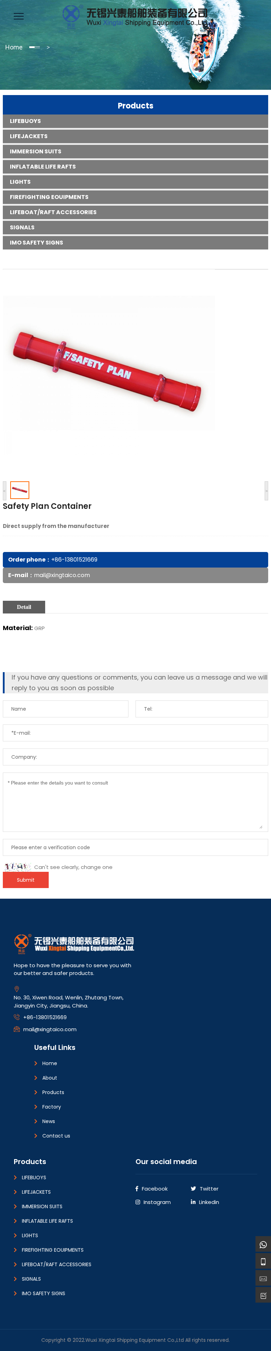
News (48, 1121)
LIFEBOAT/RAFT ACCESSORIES (53, 212)
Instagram (157, 1202)
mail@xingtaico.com (62, 575)
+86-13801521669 (74, 560)
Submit (26, 879)
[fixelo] (136, 15)
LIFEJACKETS (29, 136)
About (49, 1077)
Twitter (209, 1188)
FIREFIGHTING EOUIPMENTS (49, 197)
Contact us (56, 1135)
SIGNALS (22, 227)
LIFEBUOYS (25, 121)
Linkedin (209, 1202)
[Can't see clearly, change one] (18, 867)
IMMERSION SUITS (35, 151)
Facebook (155, 1188)
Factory (51, 1106)
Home (14, 47)
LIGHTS (20, 182)
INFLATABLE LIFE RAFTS (43, 167)
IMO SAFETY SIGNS (36, 243)
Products (135, 105)
